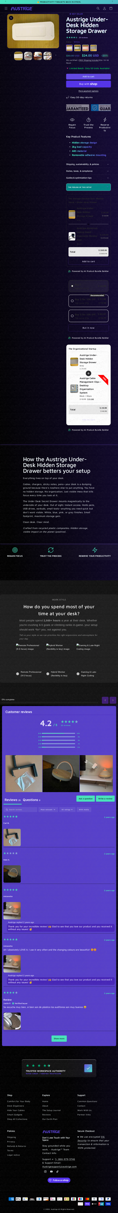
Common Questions (87, 1101)
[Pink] (85, 48)
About (45, 1106)
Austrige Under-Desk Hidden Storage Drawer (88, 359)
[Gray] (93, 48)
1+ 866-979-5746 (65, 1159)
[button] (6, 8)
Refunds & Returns (16, 1146)
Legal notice (13, 1155)
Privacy (11, 1141)
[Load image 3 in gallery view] (38, 56)
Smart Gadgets (14, 1114)
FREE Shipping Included (89, 60)
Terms (10, 1150)
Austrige (54, 1209)
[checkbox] (84, 809)
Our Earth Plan (49, 1119)
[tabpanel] (59, 926)
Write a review (105, 798)
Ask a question (86, 798)
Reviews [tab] (13, 800)
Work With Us (84, 1110)
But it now (89, 328)
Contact (81, 1106)
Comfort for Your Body (18, 1101)
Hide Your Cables (16, 1110)
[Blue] (77, 48)
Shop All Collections (17, 1119)
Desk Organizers (15, 1106)
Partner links (84, 1114)
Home (45, 1101)
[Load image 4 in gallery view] (47, 56)
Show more (59, 1038)
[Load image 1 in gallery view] (18, 56)
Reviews (46, 1114)
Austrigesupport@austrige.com (59, 1166)
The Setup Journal (51, 1110)
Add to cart (88, 261)
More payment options (88, 91)
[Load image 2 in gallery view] (28, 56)
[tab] (31, 800)
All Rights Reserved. (66, 1209)
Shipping (11, 1137)
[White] (69, 48)
